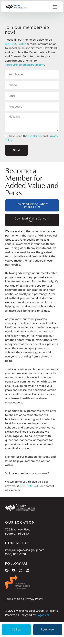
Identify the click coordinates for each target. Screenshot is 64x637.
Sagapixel (43, 615)
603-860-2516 (30, 486)
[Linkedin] (27, 570)
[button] (54, 6)
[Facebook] (7, 570)
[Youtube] (13, 570)
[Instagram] (20, 570)
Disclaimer (35, 136)
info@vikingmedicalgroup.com (24, 64)
